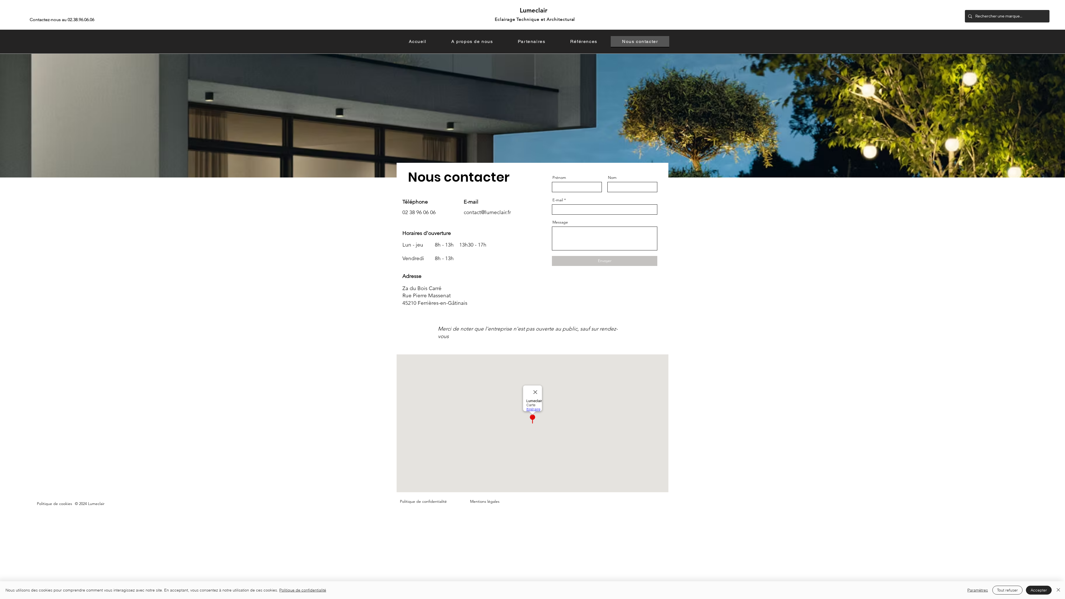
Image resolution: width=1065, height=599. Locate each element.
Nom (612, 177)
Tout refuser (1007, 590)
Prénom (559, 177)
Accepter (1039, 590)
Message (560, 222)
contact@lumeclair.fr (487, 212)
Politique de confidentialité (302, 590)
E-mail (557, 200)
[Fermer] (1058, 590)
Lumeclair (533, 10)
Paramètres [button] (977, 590)
